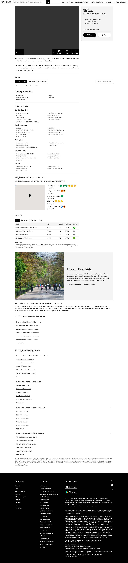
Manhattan (39, 181)
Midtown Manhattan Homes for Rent (26, 370)
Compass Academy (46, 513)
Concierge (43, 486)
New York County (30, 181)
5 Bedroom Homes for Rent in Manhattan (27, 339)
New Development (45, 527)
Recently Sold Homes (46, 544)
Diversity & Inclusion (46, 522)
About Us (18, 486)
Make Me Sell (44, 502)
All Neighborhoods (89, 284)
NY (23, 181)
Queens (56, 308)
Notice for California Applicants (80, 502)
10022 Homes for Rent (22, 425)
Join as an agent (20, 497)
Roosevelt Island (44, 306)
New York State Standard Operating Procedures (78, 546)
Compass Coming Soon (47, 491)
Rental (87, 19)
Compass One (44, 500)
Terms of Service (99, 498)
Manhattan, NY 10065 (99, 13)
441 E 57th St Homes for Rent (24, 451)
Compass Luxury (45, 505)
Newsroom (18, 508)
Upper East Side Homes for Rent (25, 359)
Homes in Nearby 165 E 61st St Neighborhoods (32, 356)
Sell (72, 2)
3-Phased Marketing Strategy (49, 494)
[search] (48, 2)
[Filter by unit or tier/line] (104, 81)
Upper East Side (96, 19)
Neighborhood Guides (46, 525)
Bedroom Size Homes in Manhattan (28, 322)
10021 (16, 308)
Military (42, 536)
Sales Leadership (20, 491)
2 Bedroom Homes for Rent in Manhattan (27, 329)
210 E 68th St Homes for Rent (24, 447)
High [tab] (40, 220)
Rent (67, 2)
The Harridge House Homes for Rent (26, 444)
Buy (63, 2)
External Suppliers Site (47, 541)
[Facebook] (112, 485)
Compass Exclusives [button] (81, 2)
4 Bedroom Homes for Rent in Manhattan (27, 336)
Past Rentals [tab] (42, 81)
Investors (17, 494)
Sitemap (42, 547)
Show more (19, 343)
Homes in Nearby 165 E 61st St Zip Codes (30, 408)
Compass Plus (44, 516)
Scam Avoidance (75, 500)
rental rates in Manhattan (22, 310)
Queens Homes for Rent (22, 392)
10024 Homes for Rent (22, 418)
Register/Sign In (121, 2)
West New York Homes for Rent (24, 399)
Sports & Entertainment (47, 533)
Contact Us (18, 502)
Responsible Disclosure (88, 500)
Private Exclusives (45, 488)
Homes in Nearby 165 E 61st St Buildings (30, 433)
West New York (72, 308)
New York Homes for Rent (23, 385)
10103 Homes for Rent (22, 415)
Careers (17, 500)
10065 (45, 181)
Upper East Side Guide (74, 284)
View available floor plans (91, 29)
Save (90, 35)
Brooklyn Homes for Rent (23, 396)
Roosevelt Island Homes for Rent (25, 363)
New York (42, 308)
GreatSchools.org (42, 244)
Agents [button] (108, 2)
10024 (107, 306)
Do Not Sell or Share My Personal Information (79, 498)
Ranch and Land (45, 539)
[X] (112, 489)
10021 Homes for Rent (22, 421)
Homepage (18, 181)
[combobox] (29, 2)
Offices (17, 505)
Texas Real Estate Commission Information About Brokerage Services (83, 540)
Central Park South (78, 306)
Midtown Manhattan (62, 306)
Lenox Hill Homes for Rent (23, 366)
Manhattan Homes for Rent (23, 389)
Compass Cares (45, 519)
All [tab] (17, 220)
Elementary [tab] (24, 220)
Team (16, 488)
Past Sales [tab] (32, 81)
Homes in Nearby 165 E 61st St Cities (29, 382)
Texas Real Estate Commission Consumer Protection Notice (81, 542)
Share (105, 35)
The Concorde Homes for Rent (24, 440)
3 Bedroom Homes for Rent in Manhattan (27, 332)
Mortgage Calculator (46, 511)
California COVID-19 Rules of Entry (101, 502)
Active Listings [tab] (21, 81)
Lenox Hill (53, 306)
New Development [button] (97, 2)
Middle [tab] (34, 220)
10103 (103, 306)
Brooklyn (61, 308)
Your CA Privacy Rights (75, 505)
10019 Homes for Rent (22, 411)
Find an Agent (44, 508)
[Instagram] (112, 481)
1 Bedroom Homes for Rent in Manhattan (27, 325)
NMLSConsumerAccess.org (94, 554)
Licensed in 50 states (71, 556)
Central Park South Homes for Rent (25, 373)
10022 (23, 308)
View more (18, 242)
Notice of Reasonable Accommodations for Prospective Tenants (82, 548)
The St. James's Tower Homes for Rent (26, 437)
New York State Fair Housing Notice (74, 545)
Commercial (43, 530)
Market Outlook (45, 497)
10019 (99, 306)
